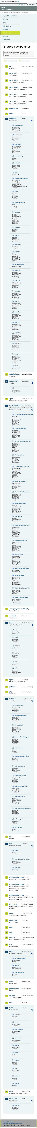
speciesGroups (18, 972)
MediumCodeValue (18, 481)
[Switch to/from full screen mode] (25, 4)
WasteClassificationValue (18, 588)
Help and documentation (9, 16)
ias (10, 837)
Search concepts (25, 61)
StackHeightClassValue (18, 568)
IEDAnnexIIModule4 (15, 895)
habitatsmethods (18, 796)
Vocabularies (6, 33)
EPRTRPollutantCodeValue (18, 441)
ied (10, 844)
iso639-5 (17, 235)
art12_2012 (13, 73)
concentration (18, 1029)
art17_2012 (13, 94)
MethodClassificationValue (18, 492)
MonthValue (18, 516)
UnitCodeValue (18, 575)
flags (16, 637)
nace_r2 (17, 251)
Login (22, 4)
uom (11, 1008)
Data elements (7, 26)
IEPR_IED (13, 904)
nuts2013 (17, 301)
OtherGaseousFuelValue (18, 525)
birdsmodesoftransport (18, 737)
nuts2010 (17, 291)
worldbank (13, 1098)
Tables (4, 22)
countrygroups (18, 156)
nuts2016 (17, 312)
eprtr (11, 399)
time (16, 1068)
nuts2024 (17, 333)
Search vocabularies (11, 61)
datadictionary (14, 374)
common (12, 118)
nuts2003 (17, 270)
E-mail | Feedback (8, 1122)
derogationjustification (18, 756)
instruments (18, 827)
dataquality (13, 381)
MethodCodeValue (18, 503)
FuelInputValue (18, 455)
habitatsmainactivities (18, 786)
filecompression (18, 202)
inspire (12, 913)
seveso (12, 996)
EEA (10, 2)
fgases (11, 680)
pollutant (17, 867)
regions (17, 965)
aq (10, 66)
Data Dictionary (16, 12)
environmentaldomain (18, 178)
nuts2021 (17, 322)
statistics (17, 1060)
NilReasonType (18, 264)
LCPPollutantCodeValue (18, 466)
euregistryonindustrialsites (15, 609)
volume (17, 1083)
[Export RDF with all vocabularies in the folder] (32, 121)
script (16, 354)
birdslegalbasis (18, 705)
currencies (18, 163)
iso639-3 (17, 227)
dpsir (16, 172)
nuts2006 (17, 280)
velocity (17, 1076)
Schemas (5, 29)
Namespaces (6, 39)
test (10, 1003)
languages (18, 244)
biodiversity (13, 108)
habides (12, 699)
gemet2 (12, 687)
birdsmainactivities (18, 715)
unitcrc (17, 668)
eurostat (12, 616)
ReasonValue (18, 554)
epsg (16, 191)
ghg (10, 692)
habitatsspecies (18, 819)
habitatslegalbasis (18, 775)
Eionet (10, 12)
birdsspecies (18, 748)
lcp (10, 944)
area (16, 1022)
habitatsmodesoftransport (18, 808)
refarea (17, 653)
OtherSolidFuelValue (18, 540)
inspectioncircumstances (18, 859)
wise (11, 1091)
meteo (17, 1052)
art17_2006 (13, 87)
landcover (13, 920)
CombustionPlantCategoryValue (18, 414)
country (17, 1105)
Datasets (5, 19)
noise (11, 981)
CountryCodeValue (18, 428)
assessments (18, 125)
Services (5, 36)
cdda (11, 113)
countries (18, 144)
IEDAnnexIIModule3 (15, 884)
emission (17, 1038)
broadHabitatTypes (18, 958)
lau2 (11, 932)
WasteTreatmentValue (18, 597)
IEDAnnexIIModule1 (15, 877)
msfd (11, 951)
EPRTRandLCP (15, 406)
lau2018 (12, 937)
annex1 (17, 850)
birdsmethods (18, 725)
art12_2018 (13, 80)
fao (10, 623)
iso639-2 (17, 212)
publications (14, 989)
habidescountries (18, 766)
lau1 (11, 927)
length (17, 1045)
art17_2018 (13, 101)
